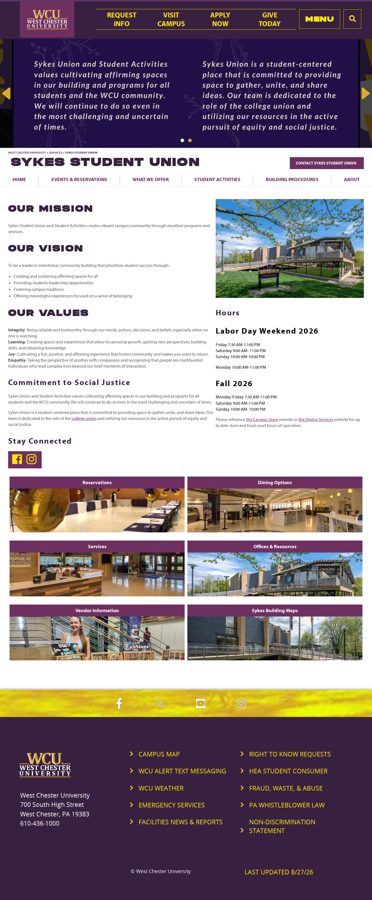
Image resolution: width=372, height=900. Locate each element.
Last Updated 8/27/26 (279, 872)
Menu (319, 19)
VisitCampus (171, 19)
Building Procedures (292, 179)
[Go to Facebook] (18, 462)
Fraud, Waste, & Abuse (286, 788)
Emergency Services (172, 805)
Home (19, 179)
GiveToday (270, 19)
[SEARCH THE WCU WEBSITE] (352, 19)
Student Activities (217, 179)
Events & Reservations (79, 179)
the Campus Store (262, 419)
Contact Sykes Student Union (327, 163)
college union (84, 418)
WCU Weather (161, 788)
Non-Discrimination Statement (282, 826)
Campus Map (159, 754)
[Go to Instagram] (32, 462)
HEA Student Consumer (288, 771)
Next (365, 93)
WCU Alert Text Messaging (182, 771)
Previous (7, 93)
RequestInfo (121, 19)
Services (55, 152)
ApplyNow (220, 19)
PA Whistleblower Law (287, 805)
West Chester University (27, 152)
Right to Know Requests (290, 754)
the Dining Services (316, 419)
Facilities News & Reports (181, 821)
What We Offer (151, 179)
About (352, 179)
